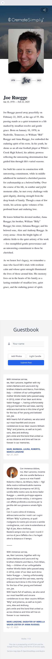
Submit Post (26, 362)
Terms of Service (33, 647)
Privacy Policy (18, 647)
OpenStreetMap (29, 651)
